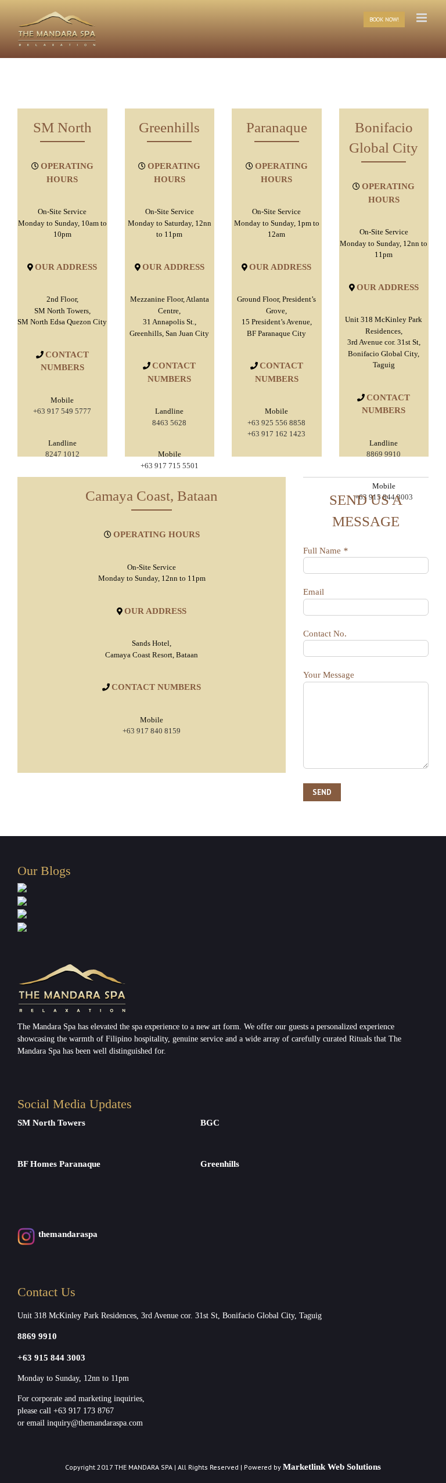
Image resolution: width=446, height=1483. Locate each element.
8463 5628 (169, 422)
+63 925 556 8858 (276, 422)
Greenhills (219, 1164)
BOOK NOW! (384, 19)
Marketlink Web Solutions (332, 1466)
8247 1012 (62, 454)
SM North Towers (51, 1122)
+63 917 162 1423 (276, 433)
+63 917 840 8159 (152, 730)
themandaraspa (68, 1234)
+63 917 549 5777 (62, 411)
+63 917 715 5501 (170, 465)
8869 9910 (383, 454)
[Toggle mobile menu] (422, 18)
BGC (210, 1122)
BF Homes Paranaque (58, 1164)
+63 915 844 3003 (51, 1357)
